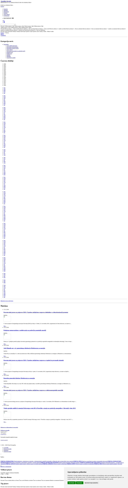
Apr (4, 89)
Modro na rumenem (54, 480)
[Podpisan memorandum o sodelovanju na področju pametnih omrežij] (7, 339)
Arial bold (9, 486)
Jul (4, 99)
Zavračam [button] (79, 482)
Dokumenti (6, 11)
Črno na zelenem (37, 480)
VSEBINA (3, 35)
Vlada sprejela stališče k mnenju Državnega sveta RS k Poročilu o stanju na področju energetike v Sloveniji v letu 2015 (40, 408)
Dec (4, 95)
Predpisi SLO (10, 52)
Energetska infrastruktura (12, 47)
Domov (2, 6)
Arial (6, 486)
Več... (5, 326)
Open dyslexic (26, 486)
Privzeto (2, 480)
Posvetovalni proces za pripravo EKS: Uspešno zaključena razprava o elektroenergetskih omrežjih (33, 390)
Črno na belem (8, 480)
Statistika (6, 10)
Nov (5, 97)
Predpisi (5, 13)
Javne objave (7, 14)
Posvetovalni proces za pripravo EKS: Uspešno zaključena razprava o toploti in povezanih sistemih (34, 360)
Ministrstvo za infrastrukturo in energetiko (9, 427)
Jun (4, 114)
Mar (4, 90)
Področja (6, 9)
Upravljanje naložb (11, 57)
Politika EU (9, 53)
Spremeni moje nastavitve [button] (91, 482)
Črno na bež (22, 480)
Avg (5, 111)
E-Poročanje (6, 15)
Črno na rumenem (45, 480)
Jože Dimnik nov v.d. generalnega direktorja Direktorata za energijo (24, 348)
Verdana (14, 486)
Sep (4, 126)
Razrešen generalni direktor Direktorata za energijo (19, 378)
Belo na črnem (15, 480)
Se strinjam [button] (71, 482)
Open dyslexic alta (34, 486)
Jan (4, 93)
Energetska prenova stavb (13, 48)
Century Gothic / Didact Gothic (46, 486)
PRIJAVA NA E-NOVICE (7, 301)
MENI (2, 34)
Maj (4, 87)
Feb (4, 91)
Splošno (8, 55)
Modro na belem (29, 480)
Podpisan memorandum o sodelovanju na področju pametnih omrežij (25, 330)
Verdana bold (19, 486)
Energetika (6, 44)
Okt (4, 98)
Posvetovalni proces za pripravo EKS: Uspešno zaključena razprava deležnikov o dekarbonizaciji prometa (36, 312)
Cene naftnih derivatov (12, 45)
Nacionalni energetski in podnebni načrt (16, 51)
